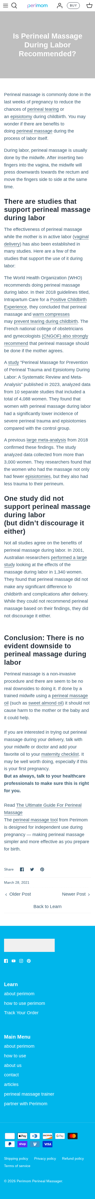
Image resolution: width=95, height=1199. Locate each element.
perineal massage (34, 131)
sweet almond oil (45, 703)
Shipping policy (16, 1158)
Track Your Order (21, 1012)
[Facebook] (6, 961)
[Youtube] (13, 961)
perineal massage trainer (29, 1094)
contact (11, 1074)
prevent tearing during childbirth (46, 321)
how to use (15, 1055)
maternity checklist (60, 754)
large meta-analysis (46, 439)
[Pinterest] (29, 961)
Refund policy (73, 1158)
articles (11, 1084)
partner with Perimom (25, 1103)
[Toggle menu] (5, 5)
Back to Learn (47, 906)
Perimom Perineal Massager (39, 1181)
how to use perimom (24, 1003)
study (13, 362)
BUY (73, 5)
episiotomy (21, 116)
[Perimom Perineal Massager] (37, 6)
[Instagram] (21, 961)
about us (13, 1065)
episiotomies (38, 476)
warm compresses (51, 314)
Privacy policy (45, 1158)
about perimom (19, 993)
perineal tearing (43, 109)
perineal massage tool (35, 819)
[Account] (58, 5)
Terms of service (17, 1166)
